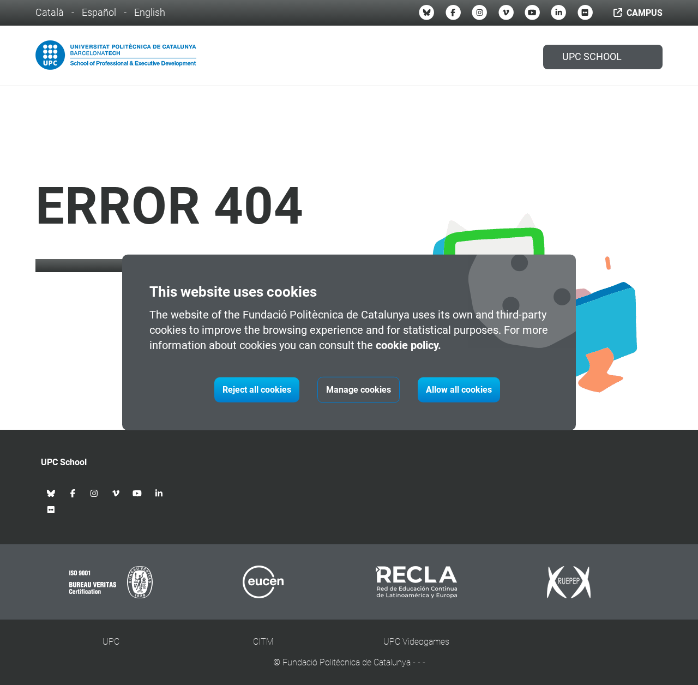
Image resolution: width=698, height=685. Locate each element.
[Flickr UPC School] (585, 12)
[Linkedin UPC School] (558, 12)
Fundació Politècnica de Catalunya (346, 662)
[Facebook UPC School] (453, 12)
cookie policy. (408, 345)
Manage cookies (358, 389)
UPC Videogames (416, 641)
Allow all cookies (459, 389)
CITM (263, 641)
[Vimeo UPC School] (506, 12)
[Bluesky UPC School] (426, 12)
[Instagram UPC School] (479, 12)
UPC (111, 641)
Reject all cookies (256, 389)
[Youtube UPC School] (532, 12)
